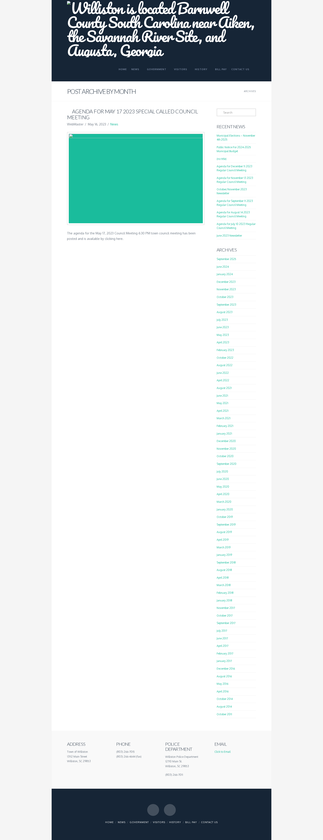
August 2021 (224, 388)
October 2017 (224, 615)
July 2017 (222, 630)
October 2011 (224, 714)
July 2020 (222, 471)
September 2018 (226, 562)
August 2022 (224, 365)
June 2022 (223, 373)
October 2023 (225, 297)
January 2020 (225, 509)
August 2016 (224, 676)
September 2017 (226, 623)
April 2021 (223, 410)
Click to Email (222, 751)
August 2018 (224, 570)
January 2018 (224, 600)
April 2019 (223, 539)
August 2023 (224, 312)
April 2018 (223, 577)
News (114, 124)
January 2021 (224, 433)
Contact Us (209, 822)
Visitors (159, 822)
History (175, 822)
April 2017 (222, 645)
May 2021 (222, 403)
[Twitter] (170, 810)
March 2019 (223, 547)
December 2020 (226, 441)
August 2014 (224, 706)
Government (139, 822)
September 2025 (226, 259)
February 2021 (225, 426)
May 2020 (223, 486)
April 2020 (223, 494)
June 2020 (223, 479)
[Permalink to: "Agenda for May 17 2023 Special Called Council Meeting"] (136, 178)
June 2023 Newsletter (229, 235)
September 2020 (226, 463)
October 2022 (225, 357)
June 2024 (223, 266)
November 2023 (226, 289)
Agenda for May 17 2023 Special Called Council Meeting (132, 114)
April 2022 (223, 380)
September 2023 (226, 304)
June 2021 (222, 395)
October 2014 (225, 699)
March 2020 (224, 501)
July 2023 (222, 319)
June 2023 (223, 327)
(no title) (222, 159)
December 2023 (226, 282)
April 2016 (223, 691)
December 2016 (226, 668)
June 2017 (222, 638)
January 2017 (224, 661)
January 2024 (225, 274)
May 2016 (222, 683)
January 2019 (224, 554)
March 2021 (223, 418)
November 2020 (226, 448)
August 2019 (224, 532)
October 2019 (225, 517)
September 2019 (226, 524)
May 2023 (223, 335)
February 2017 (225, 653)
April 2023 (223, 342)
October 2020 (225, 456)
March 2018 (224, 585)
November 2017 (226, 608)
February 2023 (225, 350)
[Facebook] (153, 810)
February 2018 (225, 592)
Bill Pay (191, 822)
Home (109, 822)
